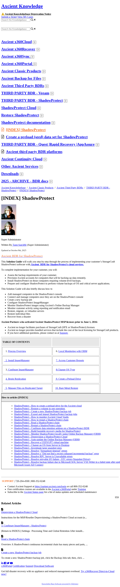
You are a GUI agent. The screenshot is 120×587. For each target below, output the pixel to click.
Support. (64, 333)
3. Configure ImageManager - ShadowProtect (23, 525)
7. (57, 360)
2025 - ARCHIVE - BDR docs (24, 181)
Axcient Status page (34, 492)
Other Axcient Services (19, 166)
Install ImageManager (19, 360)
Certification (19, 566)
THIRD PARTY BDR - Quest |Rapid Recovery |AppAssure (48, 144)
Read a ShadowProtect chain (15, 539)
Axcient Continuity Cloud (21, 159)
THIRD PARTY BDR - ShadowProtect (32, 100)
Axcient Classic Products (21, 71)
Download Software (44, 566)
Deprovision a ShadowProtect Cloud (19, 512)
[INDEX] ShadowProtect (26, 130)
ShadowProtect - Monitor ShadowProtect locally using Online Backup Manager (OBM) (57, 434)
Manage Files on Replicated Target (25, 388)
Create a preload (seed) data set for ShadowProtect (47, 137)
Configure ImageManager (21, 369)
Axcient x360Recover (18, 49)
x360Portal (6, 566)
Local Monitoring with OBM (72, 351)
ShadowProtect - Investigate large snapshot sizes (38, 448)
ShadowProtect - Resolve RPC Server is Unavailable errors (43, 456)
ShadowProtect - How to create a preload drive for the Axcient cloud (48, 405)
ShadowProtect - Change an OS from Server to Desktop (41, 445)
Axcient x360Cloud (16, 42)
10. (57, 388)
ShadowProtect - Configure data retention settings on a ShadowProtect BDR (51, 428)
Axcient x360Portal (17, 64)
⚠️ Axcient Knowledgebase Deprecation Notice (26, 14)
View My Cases (25, 16)
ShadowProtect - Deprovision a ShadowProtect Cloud (40, 436)
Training (82, 489)
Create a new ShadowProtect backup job (21, 552)
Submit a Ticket (9, 16)
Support (29, 566)
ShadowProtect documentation (25, 122)
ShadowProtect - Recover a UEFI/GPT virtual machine (41, 442)
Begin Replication (17, 379)
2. (6, 360)
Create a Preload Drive (69, 379)
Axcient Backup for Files (21, 78)
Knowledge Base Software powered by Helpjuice (60, 584)
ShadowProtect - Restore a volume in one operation (39, 408)
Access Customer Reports (71, 360)
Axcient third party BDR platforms (34, 152)
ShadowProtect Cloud (18, 108)
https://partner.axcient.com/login (50, 486)
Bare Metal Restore (68, 388)
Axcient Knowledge (22, 6)
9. (56, 379)
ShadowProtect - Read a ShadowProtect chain (37, 422)
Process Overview (17, 351)
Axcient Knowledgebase (13, 187)
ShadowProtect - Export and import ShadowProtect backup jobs (45, 414)
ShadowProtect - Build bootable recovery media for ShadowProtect (47, 431)
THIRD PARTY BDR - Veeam (25, 93)
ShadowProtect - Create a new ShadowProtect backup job (42, 411)
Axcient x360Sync (16, 56)
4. (7, 379)
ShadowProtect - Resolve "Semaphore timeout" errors (40, 450)
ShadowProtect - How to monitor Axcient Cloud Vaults (41, 417)
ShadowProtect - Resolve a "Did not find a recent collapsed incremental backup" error (56, 453)
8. (57, 369)
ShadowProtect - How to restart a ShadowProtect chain (41, 419)
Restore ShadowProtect (20, 115)
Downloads (10, 174)
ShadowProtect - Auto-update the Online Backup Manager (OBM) (47, 439)
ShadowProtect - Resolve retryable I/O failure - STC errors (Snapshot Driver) (52, 459)
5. (6, 388)
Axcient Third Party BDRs (22, 86)
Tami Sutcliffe (19, 245)
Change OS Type (66, 369)
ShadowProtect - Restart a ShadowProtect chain (37, 425)
